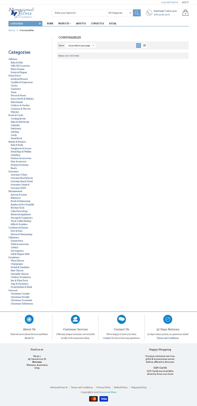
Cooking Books (18, 118)
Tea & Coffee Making (21, 221)
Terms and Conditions (168, 338)
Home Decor (14, 75)
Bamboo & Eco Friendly (22, 204)
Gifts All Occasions (20, 65)
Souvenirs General (20, 184)
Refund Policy (121, 387)
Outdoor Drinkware (21, 277)
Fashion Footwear (20, 164)
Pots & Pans (16, 230)
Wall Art (15, 112)
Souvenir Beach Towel (22, 181)
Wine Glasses (17, 260)
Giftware (12, 59)
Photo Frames (17, 69)
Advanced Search (58, 387)
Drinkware (13, 257)
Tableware (13, 237)
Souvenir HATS (18, 188)
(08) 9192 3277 (162, 14)
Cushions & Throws (21, 108)
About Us (29, 338)
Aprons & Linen (19, 194)
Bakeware (15, 197)
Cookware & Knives (18, 227)
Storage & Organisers (22, 217)
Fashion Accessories (21, 158)
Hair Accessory (18, 161)
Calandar (15, 125)
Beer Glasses (17, 270)
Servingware (17, 250)
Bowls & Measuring (20, 201)
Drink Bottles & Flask (21, 287)
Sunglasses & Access (21, 148)
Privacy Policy (103, 387)
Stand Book (16, 138)
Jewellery (15, 155)
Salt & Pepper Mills (20, 254)
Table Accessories (20, 244)
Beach (14, 168)
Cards (14, 135)
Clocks (14, 85)
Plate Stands (17, 102)
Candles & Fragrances (22, 82)
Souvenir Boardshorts (22, 178)
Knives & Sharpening (21, 234)
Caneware (16, 88)
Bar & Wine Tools (19, 280)
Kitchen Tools (17, 207)
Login (164, 2)
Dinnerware (17, 240)
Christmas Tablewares (22, 303)
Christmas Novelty (20, 297)
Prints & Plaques (19, 72)
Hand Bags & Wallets (21, 151)
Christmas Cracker (20, 293)
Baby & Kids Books (20, 121)
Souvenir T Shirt (19, 174)
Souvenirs (13, 171)
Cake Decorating (19, 211)
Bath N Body (17, 145)
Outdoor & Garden (20, 105)
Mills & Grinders (19, 224)
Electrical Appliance (21, 214)
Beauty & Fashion (17, 141)
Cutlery (14, 247)
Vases (13, 92)
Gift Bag (15, 131)
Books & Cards (15, 115)
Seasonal (12, 290)
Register (174, 2)
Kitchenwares (15, 191)
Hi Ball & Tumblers (20, 267)
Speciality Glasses (20, 273)
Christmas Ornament (21, 300)
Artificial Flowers (19, 79)
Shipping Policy (139, 387)
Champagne (17, 263)
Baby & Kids (17, 62)
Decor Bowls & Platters (22, 98)
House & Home (18, 95)
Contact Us (108, 338)
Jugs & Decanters (19, 283)
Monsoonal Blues (107, 392)
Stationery (16, 128)
